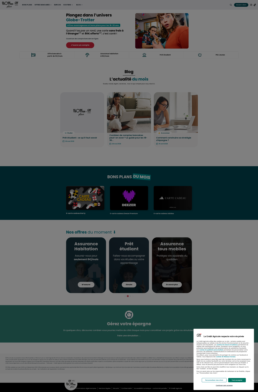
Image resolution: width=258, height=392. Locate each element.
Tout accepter (237, 380)
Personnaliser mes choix (214, 380)
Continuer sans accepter (224, 385)
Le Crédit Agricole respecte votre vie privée (224, 336)
